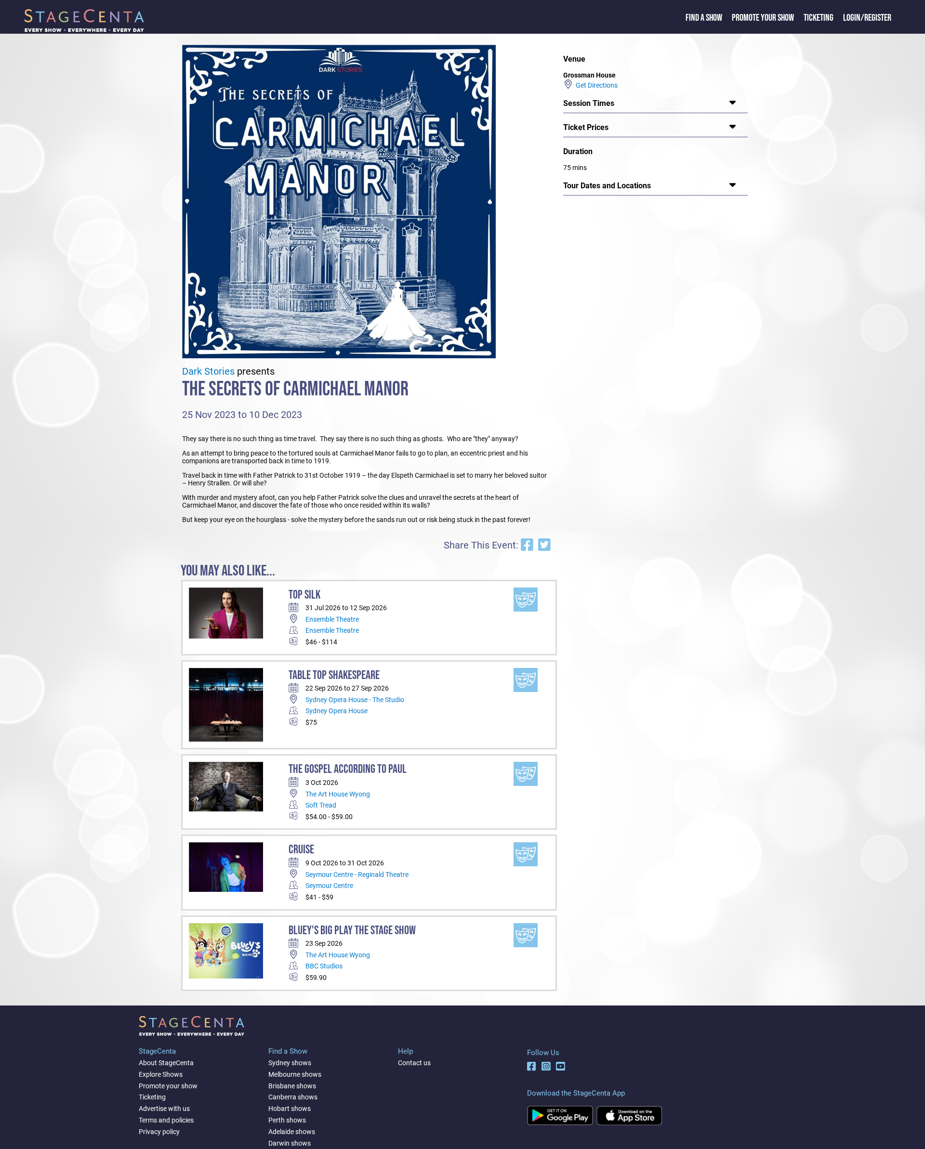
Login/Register (867, 18)
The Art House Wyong (337, 794)
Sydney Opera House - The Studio (354, 700)
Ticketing (818, 18)
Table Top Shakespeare (334, 675)
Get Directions (595, 85)
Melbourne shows (294, 1074)
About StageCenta (166, 1063)
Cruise (301, 849)
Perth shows (287, 1120)
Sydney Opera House (336, 711)
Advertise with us (164, 1108)
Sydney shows (289, 1063)
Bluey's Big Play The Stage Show (352, 930)
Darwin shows (289, 1143)
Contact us (414, 1063)
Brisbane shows (292, 1086)
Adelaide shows (291, 1132)
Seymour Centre (329, 885)
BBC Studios (324, 966)
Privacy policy (159, 1132)
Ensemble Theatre (332, 619)
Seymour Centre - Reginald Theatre (357, 874)
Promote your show (168, 1086)
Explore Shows (161, 1074)
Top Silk (304, 595)
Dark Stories (208, 371)
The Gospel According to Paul (348, 769)
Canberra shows (292, 1097)
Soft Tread (320, 805)
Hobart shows (289, 1108)
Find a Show (704, 18)
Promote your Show (763, 18)
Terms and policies (166, 1120)
